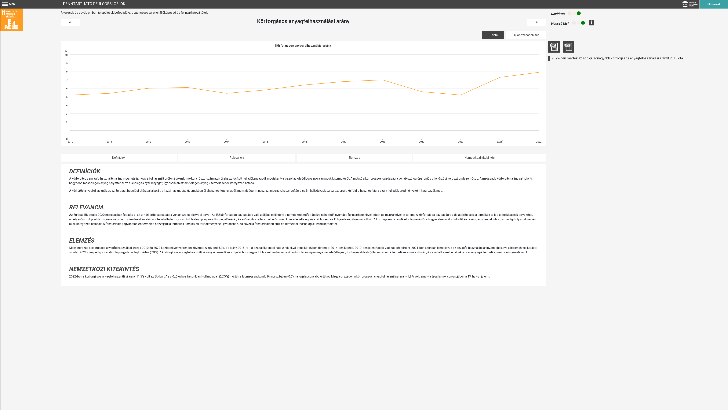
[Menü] (5, 4)
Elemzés (354, 157)
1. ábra (493, 35)
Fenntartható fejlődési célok (94, 4)
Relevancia (237, 157)
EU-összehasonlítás (525, 35)
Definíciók (118, 157)
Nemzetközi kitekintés (479, 157)
